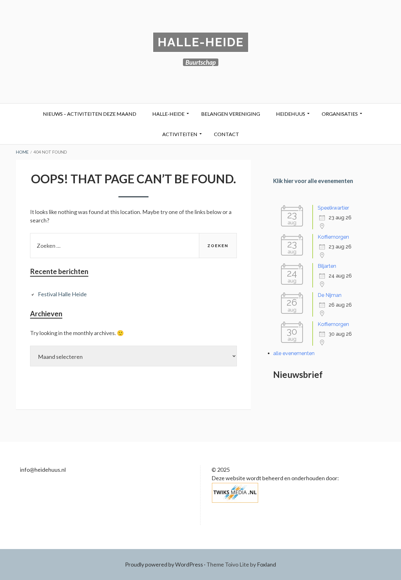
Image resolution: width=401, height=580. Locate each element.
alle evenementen (294, 353)
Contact (226, 134)
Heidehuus (290, 114)
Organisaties (340, 114)
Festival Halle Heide (62, 294)
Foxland (266, 564)
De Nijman (329, 295)
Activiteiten (179, 134)
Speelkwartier (333, 208)
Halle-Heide (201, 42)
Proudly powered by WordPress (164, 564)
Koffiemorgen (333, 237)
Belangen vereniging (230, 114)
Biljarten (327, 266)
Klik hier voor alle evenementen (313, 180)
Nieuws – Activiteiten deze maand (89, 114)
